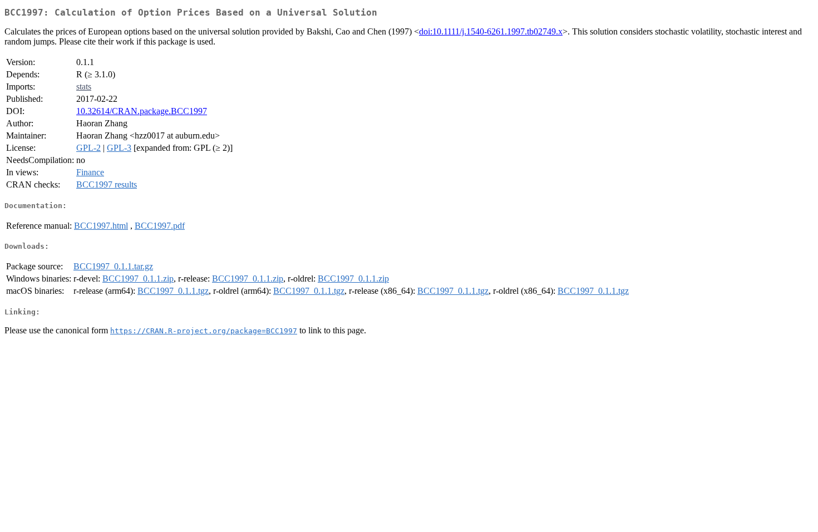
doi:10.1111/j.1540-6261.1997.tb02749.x (491, 31)
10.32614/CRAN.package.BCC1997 (141, 111)
